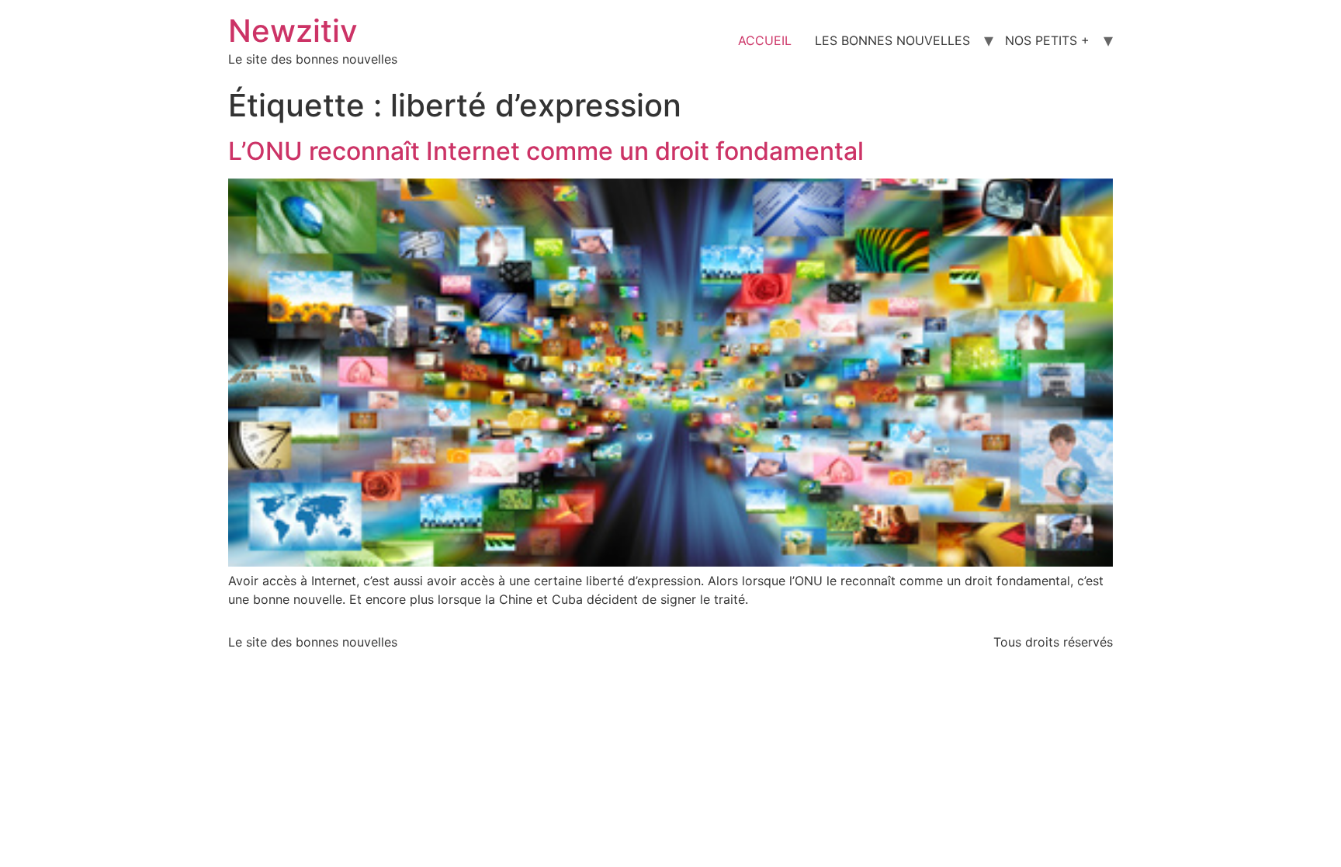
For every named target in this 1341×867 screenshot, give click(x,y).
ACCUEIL (765, 40)
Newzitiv (293, 31)
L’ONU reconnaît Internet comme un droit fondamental (546, 151)
